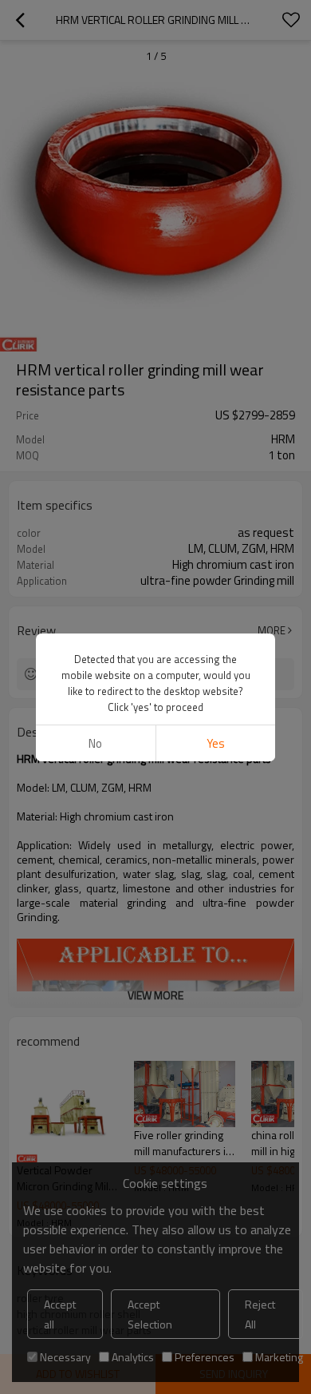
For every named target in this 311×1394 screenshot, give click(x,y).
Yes (216, 743)
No (95, 743)
